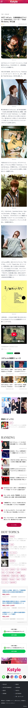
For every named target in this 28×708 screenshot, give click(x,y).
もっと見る (14, 525)
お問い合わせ (17, 700)
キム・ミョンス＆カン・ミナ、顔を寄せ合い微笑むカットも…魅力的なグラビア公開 (15, 518)
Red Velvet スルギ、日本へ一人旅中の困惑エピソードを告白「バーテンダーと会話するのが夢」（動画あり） (15, 489)
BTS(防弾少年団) (5, 575)
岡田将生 (22, 575)
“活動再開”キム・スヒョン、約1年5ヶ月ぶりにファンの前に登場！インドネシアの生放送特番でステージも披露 (15, 503)
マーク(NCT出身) (10, 572)
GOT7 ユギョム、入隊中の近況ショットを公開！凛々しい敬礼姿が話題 (7, 370)
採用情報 (3, 703)
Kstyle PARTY (13, 582)
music (4, 690)
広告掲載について (9, 700)
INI (18, 569)
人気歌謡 (18, 572)
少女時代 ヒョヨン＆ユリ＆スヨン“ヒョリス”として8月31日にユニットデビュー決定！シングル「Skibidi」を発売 (18, 470)
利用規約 (23, 700)
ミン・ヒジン (5, 582)
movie (17, 684)
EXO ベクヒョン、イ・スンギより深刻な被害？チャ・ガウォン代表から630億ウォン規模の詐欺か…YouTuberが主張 (18, 443)
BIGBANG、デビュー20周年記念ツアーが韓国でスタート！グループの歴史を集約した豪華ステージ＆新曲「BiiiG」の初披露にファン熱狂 (18, 452)
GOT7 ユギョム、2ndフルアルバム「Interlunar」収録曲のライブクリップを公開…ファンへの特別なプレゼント (7, 385)
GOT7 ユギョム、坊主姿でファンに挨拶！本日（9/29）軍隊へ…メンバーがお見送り (20, 385)
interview (18, 693)
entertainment (7, 687)
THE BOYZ (12, 569)
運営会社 (3, 700)
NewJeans (12, 579)
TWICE (23, 579)
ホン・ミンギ (5, 569)
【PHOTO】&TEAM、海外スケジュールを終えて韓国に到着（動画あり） (18, 461)
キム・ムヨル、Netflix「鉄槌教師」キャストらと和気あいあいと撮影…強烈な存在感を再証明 (15, 496)
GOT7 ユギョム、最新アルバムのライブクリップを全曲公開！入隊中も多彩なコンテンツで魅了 (20, 370)
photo (17, 690)
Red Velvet (23, 569)
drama (4, 693)
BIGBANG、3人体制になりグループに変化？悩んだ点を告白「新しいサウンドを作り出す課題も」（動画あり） (18, 479)
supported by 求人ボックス (22, 622)
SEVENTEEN (4, 579)
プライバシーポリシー (10, 703)
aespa (18, 579)
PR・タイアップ (19, 696)
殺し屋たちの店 (15, 575)
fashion (18, 687)
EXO (3, 572)
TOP (2, 14)
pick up (5, 684)
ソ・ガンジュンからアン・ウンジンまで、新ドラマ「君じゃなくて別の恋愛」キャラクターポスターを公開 (15, 511)
